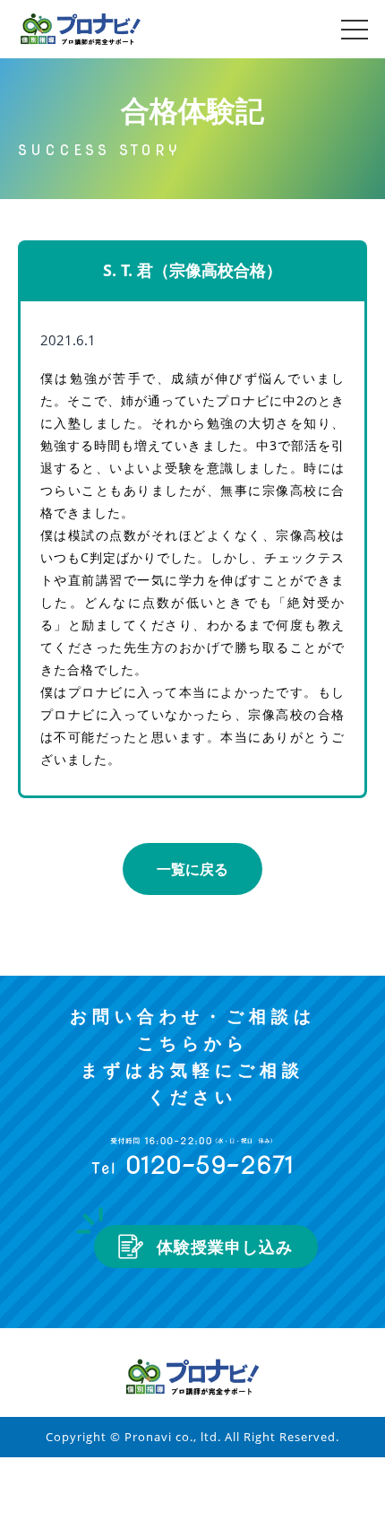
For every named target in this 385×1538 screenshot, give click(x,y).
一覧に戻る (192, 869)
